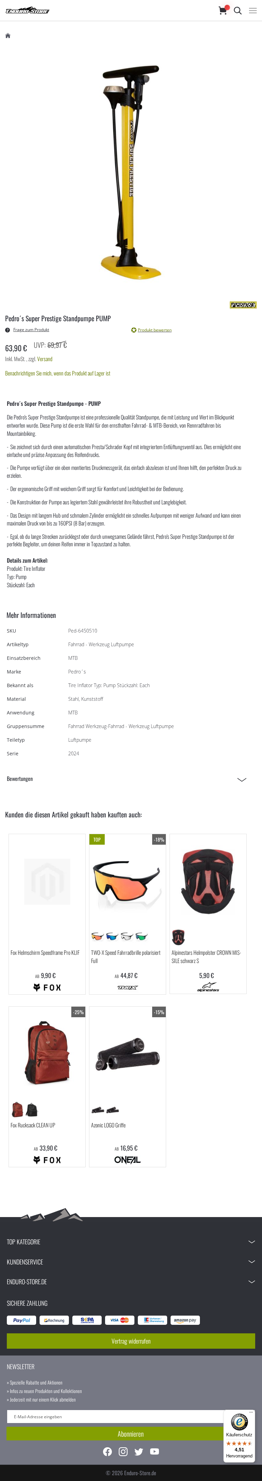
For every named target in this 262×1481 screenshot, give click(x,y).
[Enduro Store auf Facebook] (107, 1452)
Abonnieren (131, 1433)
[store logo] (105, 10)
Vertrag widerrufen (131, 1340)
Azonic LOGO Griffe (108, 1125)
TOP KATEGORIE (23, 1241)
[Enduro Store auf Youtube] (154, 1452)
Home (8, 36)
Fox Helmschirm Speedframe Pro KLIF (45, 952)
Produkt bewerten (155, 330)
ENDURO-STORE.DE (27, 1281)
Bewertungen (20, 778)
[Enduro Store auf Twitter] (139, 1452)
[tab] (128, 778)
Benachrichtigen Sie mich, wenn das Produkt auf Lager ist (57, 373)
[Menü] (251, 1414)
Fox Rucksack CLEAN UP (33, 1125)
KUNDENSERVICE (25, 1261)
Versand (45, 359)
